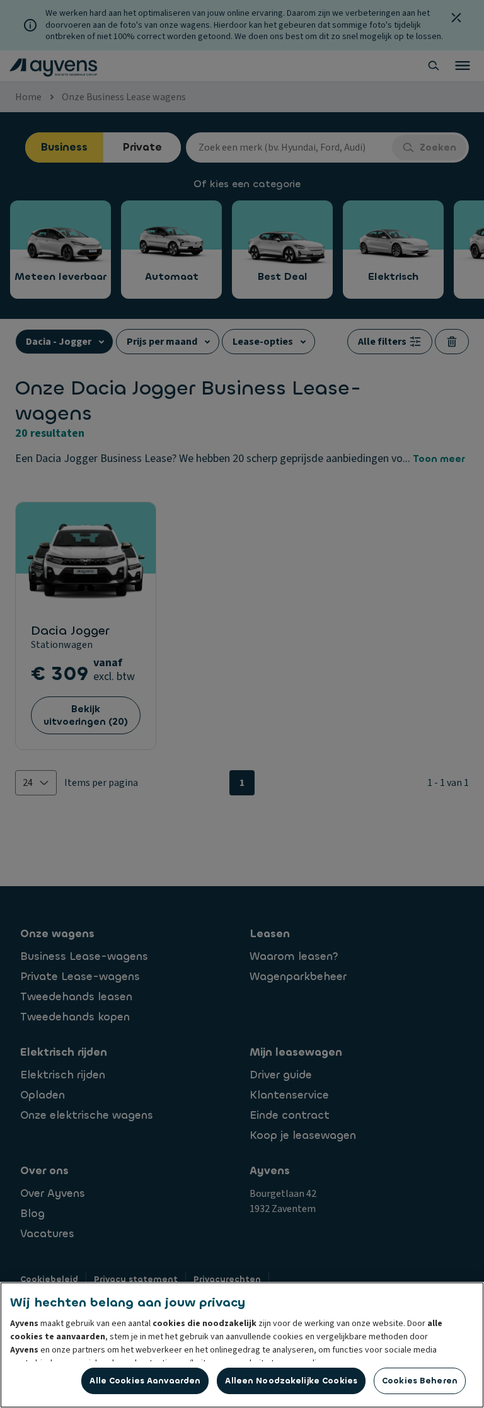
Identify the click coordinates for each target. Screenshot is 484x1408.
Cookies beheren (420, 1380)
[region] (242, 1345)
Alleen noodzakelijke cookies (291, 1380)
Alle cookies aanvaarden (144, 1380)
